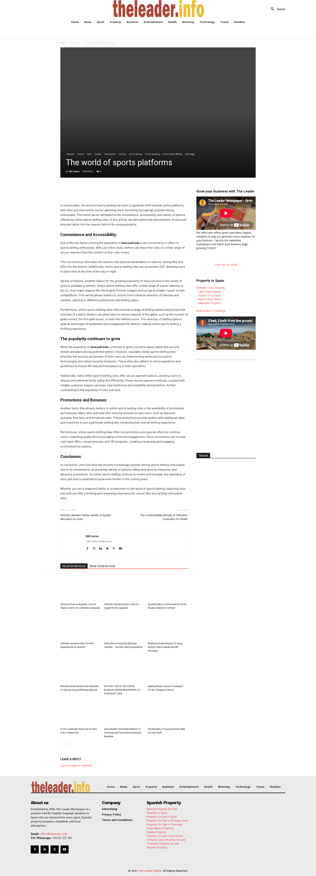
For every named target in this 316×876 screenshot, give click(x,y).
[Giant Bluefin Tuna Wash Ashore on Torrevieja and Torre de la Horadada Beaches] (124, 712)
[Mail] (109, 548)
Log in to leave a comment (76, 765)
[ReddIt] (120, 188)
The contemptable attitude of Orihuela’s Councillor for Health (164, 517)
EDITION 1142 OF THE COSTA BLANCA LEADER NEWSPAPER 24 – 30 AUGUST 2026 (123, 690)
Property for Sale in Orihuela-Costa (167, 820)
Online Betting (135, 154)
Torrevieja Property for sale (163, 843)
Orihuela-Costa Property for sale (166, 839)
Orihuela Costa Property (210, 287)
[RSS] (45, 849)
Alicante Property (157, 847)
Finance (80, 154)
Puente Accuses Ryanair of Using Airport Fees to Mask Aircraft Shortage (165, 647)
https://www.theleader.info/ (99, 541)
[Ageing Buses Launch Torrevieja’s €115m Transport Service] (168, 669)
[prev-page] (62, 743)
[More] (137, 188)
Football (98, 154)
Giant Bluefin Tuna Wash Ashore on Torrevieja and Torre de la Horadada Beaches (122, 733)
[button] (276, 9)
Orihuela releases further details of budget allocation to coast (85, 517)
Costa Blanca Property (160, 828)
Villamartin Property (209, 303)
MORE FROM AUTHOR (102, 566)
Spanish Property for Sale (162, 809)
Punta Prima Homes (210, 299)
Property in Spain (157, 812)
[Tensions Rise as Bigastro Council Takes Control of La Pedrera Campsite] (80, 587)
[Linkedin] (112, 188)
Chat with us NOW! (226, 264)
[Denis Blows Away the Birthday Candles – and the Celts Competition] (124, 626)
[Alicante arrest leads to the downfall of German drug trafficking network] (80, 669)
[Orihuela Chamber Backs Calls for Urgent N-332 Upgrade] (124, 587)
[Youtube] (122, 548)
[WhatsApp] (103, 188)
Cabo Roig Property (209, 291)
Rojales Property (156, 832)
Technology (189, 154)
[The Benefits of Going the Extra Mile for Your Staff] (168, 712)
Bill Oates (74, 171)
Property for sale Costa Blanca (165, 835)
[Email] (128, 188)
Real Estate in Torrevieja (210, 310)
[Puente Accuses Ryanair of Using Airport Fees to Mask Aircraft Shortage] (168, 626)
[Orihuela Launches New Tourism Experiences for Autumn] (80, 626)
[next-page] (68, 743)
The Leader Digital (149, 870)
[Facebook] (86, 188)
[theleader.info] (158, 8)
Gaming (122, 154)
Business (74, 42)
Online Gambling (152, 154)
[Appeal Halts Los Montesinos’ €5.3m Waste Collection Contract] (168, 587)
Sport (89, 154)
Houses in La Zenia (209, 295)
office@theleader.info (53, 834)
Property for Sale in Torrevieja (164, 824)
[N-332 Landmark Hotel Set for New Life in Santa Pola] (80, 712)
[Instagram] (95, 548)
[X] (95, 188)
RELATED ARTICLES (74, 566)
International (110, 154)
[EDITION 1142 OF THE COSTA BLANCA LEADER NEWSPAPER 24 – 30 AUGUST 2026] (124, 669)
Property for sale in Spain (162, 816)
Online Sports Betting (172, 154)
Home (63, 42)
